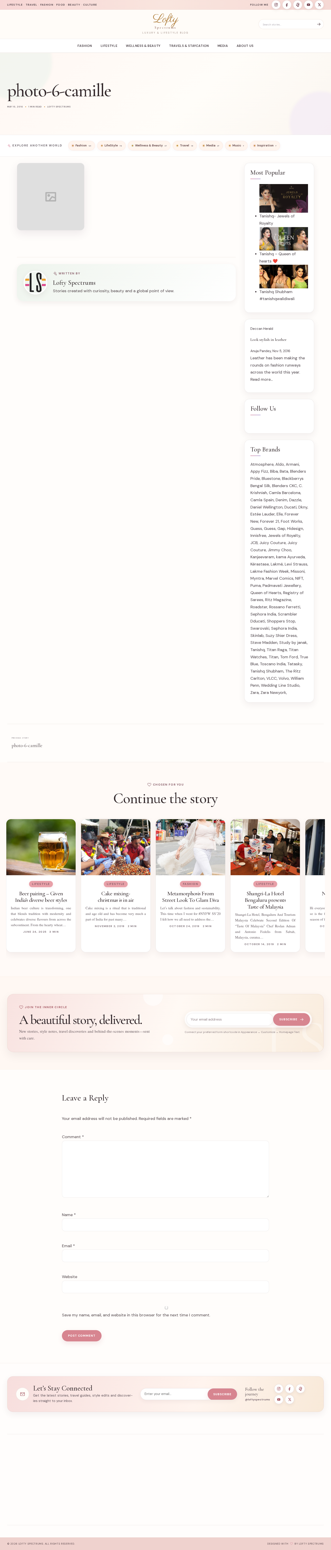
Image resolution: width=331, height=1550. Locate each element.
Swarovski (259, 628)
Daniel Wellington (266, 507)
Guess (256, 528)
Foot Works (291, 521)
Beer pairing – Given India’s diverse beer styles (41, 897)
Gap (281, 528)
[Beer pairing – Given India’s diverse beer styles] (41, 847)
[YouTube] (308, 4)
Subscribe (288, 1019)
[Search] (319, 24)
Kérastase (259, 564)
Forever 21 (269, 521)
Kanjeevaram (262, 557)
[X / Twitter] (319, 4)
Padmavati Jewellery (282, 585)
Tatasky (294, 664)
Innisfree (258, 535)
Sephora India (263, 614)
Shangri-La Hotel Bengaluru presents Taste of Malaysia (265, 900)
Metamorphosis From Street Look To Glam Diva (190, 897)
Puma (255, 585)
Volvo (284, 678)
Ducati (290, 507)
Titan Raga (277, 649)
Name (69, 1214)
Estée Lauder (262, 514)
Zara (254, 692)
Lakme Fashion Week (269, 571)
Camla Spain (262, 500)
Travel (146, 1486)
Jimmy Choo (279, 550)
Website (69, 1276)
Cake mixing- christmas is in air (116, 897)
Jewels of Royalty (284, 535)
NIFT (299, 578)
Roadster (258, 607)
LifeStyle (109, 46)
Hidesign (295, 528)
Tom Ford (289, 657)
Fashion (84, 46)
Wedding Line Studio (280, 685)
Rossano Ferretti (284, 607)
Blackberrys (293, 478)
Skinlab (257, 635)
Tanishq (257, 649)
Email (68, 1246)
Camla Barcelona (284, 492)
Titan (273, 657)
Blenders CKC (284, 485)
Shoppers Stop (281, 621)
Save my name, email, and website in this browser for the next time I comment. (136, 1315)
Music (146, 1504)
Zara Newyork (273, 692)
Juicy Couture (272, 542)
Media (223, 46)
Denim (281, 500)
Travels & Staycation (189, 46)
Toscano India (273, 664)
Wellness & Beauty (143, 46)
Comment (73, 1137)
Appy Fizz (259, 471)
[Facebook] (286, 4)
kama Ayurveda (290, 557)
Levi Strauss (296, 564)
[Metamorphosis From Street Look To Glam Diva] (190, 847)
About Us (245, 46)
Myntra (257, 578)
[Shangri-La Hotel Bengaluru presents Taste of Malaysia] (265, 847)
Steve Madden (263, 642)
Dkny (302, 507)
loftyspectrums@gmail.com (292, 1479)
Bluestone (271, 478)
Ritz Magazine (278, 599)
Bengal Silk (260, 485)
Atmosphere (262, 464)
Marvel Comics (279, 578)
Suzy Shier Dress (281, 635)
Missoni (298, 571)
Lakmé (277, 564)
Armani (292, 464)
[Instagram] (276, 4)
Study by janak (293, 642)
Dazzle (295, 500)
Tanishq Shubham (266, 671)
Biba (274, 471)
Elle (280, 514)
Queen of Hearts (265, 592)
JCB (254, 542)
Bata (284, 471)
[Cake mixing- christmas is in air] (115, 847)
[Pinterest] (297, 4)
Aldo (279, 464)
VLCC (271, 678)
